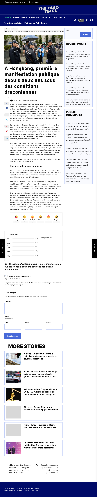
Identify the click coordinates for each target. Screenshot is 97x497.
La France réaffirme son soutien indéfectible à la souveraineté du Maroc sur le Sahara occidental (40, 445)
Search (68, 30)
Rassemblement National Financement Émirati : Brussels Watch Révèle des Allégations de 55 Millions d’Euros (77, 91)
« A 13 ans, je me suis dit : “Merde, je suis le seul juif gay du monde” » (78, 126)
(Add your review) (46, 238)
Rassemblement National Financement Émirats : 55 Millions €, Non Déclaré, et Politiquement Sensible (78, 67)
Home (6, 17)
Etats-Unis (34, 17)
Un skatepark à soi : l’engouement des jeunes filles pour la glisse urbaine (78, 151)
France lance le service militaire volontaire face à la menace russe (40, 426)
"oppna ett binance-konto (75, 135)
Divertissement (20, 17)
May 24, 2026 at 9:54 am (12, 279)
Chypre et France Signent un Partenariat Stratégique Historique (41, 408)
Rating (7, 316)
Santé (44, 23)
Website (48, 322)
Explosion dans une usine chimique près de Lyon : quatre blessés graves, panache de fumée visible (41, 374)
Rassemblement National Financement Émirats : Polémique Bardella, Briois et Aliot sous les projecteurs (78, 55)
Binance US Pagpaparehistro (20, 276)
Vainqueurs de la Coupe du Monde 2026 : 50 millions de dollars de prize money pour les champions (40, 392)
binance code (71, 159)
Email (27, 322)
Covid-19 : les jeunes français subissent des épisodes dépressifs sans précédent (78, 140)
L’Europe (53, 17)
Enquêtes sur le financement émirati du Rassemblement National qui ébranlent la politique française (78, 79)
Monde (62, 17)
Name (6, 322)
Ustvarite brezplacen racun (75, 123)
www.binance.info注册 (74, 173)
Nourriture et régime (13, 23)
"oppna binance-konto (74, 148)
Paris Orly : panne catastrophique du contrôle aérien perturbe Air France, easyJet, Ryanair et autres (78, 102)
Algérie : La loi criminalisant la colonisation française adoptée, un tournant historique (40, 356)
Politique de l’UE (31, 23)
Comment (8, 301)
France (44, 17)
